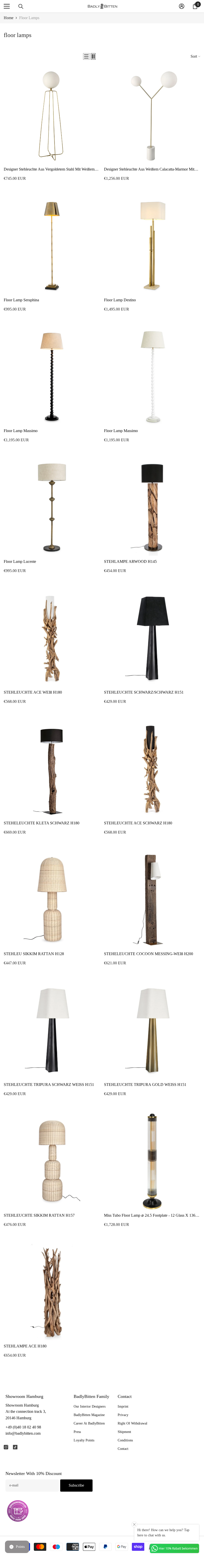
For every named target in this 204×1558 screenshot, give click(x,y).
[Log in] (181, 6)
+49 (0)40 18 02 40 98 (23, 1427)
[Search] (21, 6)
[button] (86, 56)
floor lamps (29, 18)
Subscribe (76, 1485)
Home (8, 18)
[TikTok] (15, 1447)
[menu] (7, 6)
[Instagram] (6, 1447)
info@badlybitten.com (23, 1433)
